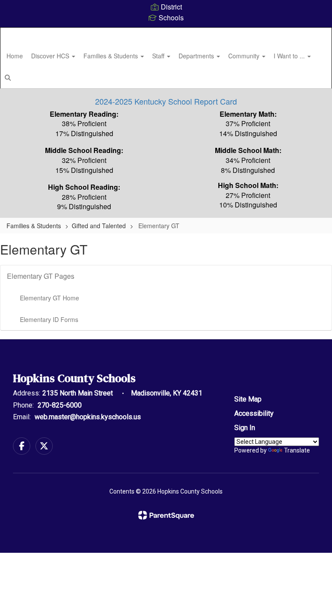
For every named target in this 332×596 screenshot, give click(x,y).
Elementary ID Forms (49, 319)
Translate (297, 450)
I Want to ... (290, 55)
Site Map (248, 399)
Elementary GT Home (49, 297)
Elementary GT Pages (40, 276)
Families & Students (111, 55)
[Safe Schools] (166, 400)
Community (244, 55)
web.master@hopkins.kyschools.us (88, 417)
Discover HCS (51, 55)
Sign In (244, 428)
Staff (159, 55)
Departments (197, 55)
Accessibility (254, 413)
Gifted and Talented (99, 225)
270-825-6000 (60, 405)
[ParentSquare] (166, 515)
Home (14, 55)
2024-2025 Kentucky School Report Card (166, 101)
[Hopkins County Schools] (166, 33)
